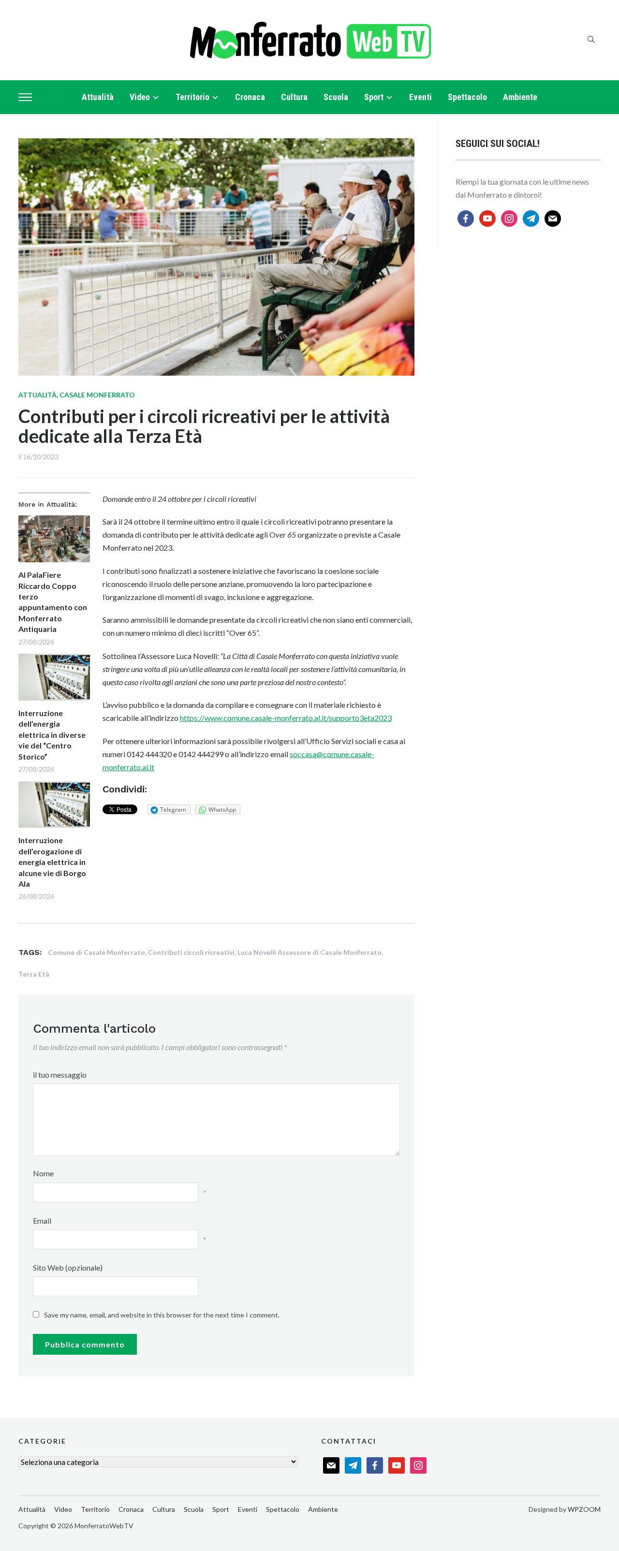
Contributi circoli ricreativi (191, 952)
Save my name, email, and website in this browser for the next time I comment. (162, 1315)
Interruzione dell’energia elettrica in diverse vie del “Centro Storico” (52, 734)
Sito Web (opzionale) (68, 1267)
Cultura (294, 97)
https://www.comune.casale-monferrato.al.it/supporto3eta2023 (286, 717)
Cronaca (250, 97)
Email (42, 1220)
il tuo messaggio (60, 1074)
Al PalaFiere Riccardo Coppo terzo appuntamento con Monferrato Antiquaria (52, 601)
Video (140, 97)
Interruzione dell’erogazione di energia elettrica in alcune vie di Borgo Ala (52, 861)
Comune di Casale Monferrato (96, 952)
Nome (43, 1173)
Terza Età (33, 974)
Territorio (192, 97)
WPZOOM (584, 1509)
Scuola (336, 97)
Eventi (420, 97)
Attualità (98, 97)
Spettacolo (467, 97)
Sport (373, 97)
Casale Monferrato (97, 395)
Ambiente (520, 97)
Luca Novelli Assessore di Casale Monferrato (309, 952)
